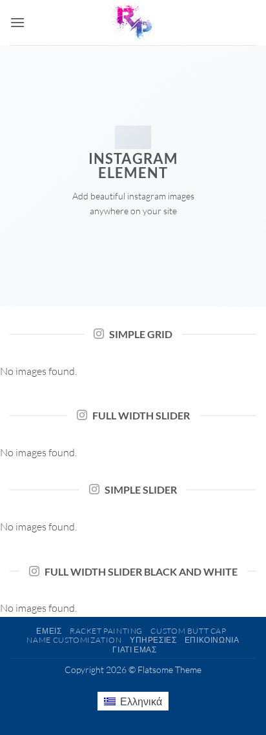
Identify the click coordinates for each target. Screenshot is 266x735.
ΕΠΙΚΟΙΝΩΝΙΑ (212, 640)
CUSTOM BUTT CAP (188, 631)
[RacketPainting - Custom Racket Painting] (133, 22)
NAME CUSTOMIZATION (73, 640)
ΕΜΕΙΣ (48, 631)
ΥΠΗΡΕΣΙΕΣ (153, 640)
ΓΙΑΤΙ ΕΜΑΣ (134, 649)
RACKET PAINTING (106, 631)
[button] (17, 22)
